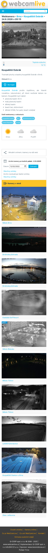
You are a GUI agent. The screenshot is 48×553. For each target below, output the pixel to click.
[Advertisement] (24, 144)
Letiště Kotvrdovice (10, 444)
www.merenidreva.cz (36, 547)
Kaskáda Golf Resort (11, 317)
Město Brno (7, 223)
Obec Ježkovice (9, 515)
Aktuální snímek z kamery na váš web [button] (20, 152)
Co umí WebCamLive (28, 533)
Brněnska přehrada (10, 254)
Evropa (18, 122)
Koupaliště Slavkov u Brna (13, 475)
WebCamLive (23, 4)
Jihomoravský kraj (28, 118)
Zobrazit (33, 166)
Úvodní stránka (16, 530)
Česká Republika (7, 122)
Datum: (6, 166)
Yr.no (27, 550)
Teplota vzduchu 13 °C (39, 63)
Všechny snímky (9, 171)
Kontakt (41, 533)
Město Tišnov (8, 381)
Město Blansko (8, 349)
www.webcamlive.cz (11, 544)
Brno (19, 16)
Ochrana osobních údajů (24, 537)
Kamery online (30, 530)
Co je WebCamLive (9, 533)
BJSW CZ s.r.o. (13, 547)
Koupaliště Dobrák (33, 16)
